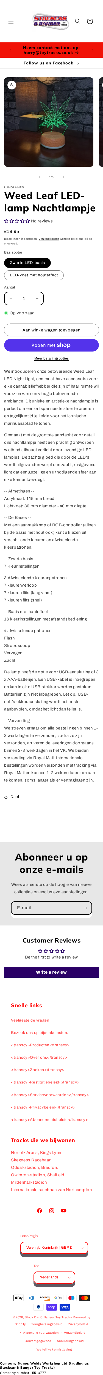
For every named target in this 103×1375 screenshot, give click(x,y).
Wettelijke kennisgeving (54, 1349)
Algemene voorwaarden (41, 1332)
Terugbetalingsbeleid (46, 1324)
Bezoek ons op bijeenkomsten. (39, 1033)
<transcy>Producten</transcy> (40, 1045)
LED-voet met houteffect (34, 275)
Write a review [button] (51, 972)
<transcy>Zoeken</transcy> (38, 1070)
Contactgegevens (38, 1341)
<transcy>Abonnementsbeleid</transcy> (49, 1120)
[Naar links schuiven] (40, 177)
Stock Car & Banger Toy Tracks (48, 1317)
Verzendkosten (49, 238)
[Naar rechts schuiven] (64, 177)
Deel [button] (14, 797)
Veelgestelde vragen (30, 1020)
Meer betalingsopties (51, 358)
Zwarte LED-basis (27, 263)
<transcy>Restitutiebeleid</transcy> (45, 1082)
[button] (11, 21)
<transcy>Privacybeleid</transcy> (43, 1107)
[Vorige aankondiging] (10, 50)
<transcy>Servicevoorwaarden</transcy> (50, 1095)
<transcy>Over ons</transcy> (39, 1057)
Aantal (9, 287)
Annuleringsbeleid (70, 1341)
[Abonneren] (85, 908)
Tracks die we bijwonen (43, 1140)
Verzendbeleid (74, 1332)
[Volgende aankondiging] (93, 50)
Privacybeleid (78, 1324)
